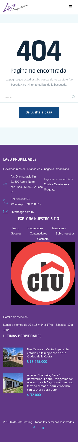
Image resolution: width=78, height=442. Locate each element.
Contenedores (38, 233)
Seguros (16, 233)
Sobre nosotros (65, 233)
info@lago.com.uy (22, 212)
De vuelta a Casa (39, 112)
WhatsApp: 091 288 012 (26, 204)
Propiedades (35, 228)
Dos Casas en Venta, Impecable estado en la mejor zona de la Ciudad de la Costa (48, 353)
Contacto (43, 239)
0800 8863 (22, 199)
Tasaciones (59, 228)
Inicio (15, 228)
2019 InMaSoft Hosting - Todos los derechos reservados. (39, 422)
